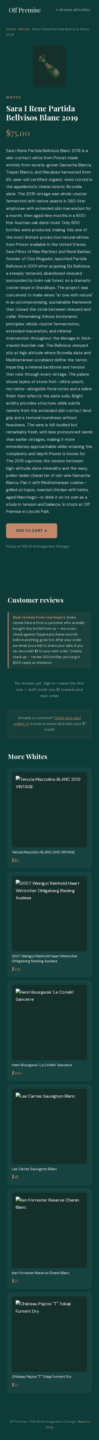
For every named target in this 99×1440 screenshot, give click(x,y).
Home (10, 29)
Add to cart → (31, 530)
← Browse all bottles (73, 9)
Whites (24, 29)
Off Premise (25, 10)
